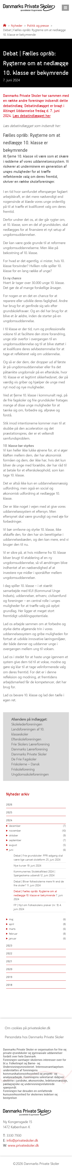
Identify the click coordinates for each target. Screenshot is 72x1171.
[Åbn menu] (65, 8)
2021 (9, 961)
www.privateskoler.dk (23, 1145)
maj (37, 919)
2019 (9, 977)
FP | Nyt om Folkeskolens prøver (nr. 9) (37, 905)
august (37, 845)
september (37, 840)
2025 (9, 812)
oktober (37, 835)
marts (37, 929)
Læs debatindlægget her (31, 115)
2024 (9, 820)
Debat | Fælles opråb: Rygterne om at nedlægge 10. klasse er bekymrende (35, 893)
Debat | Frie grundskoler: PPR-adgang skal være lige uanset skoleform (38, 857)
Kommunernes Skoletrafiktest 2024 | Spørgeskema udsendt (34, 873)
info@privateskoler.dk (22, 1140)
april (37, 924)
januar (37, 938)
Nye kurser (20, 865)
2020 (9, 969)
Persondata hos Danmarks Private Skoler (34, 1037)
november (37, 830)
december (37, 826)
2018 (9, 985)
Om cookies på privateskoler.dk (27, 1028)
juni (37, 850)
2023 (9, 945)
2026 (9, 804)
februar (37, 933)
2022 (9, 953)
